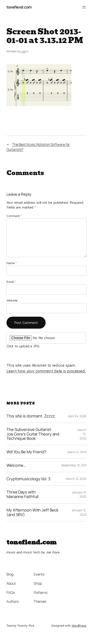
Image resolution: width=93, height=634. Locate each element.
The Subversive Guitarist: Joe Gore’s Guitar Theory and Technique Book (32, 434)
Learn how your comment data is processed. (46, 370)
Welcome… (16, 465)
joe (24, 51)
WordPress (79, 625)
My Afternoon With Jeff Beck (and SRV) (32, 512)
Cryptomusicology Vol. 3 (28, 479)
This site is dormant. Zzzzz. (31, 416)
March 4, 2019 (77, 452)
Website (12, 300)
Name (11, 263)
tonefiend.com (19, 7)
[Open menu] (84, 7)
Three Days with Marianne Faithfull (22, 494)
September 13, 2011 (74, 465)
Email (11, 281)
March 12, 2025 (76, 479)
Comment (14, 216)
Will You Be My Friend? (26, 452)
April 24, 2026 (77, 416)
